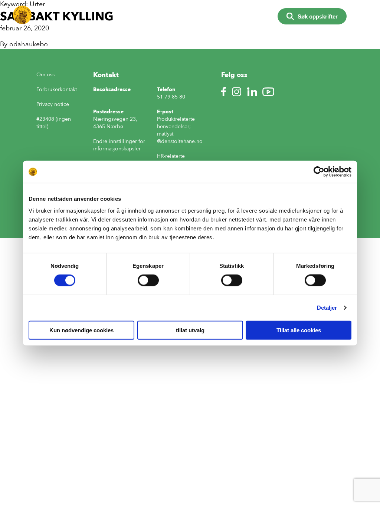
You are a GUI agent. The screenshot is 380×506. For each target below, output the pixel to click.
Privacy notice (52, 104)
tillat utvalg (190, 330)
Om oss (45, 74)
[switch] (148, 280)
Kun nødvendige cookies (81, 330)
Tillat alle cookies (298, 330)
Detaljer (327, 307)
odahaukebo (28, 44)
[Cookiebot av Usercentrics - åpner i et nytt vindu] (318, 171)
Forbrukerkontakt (56, 89)
